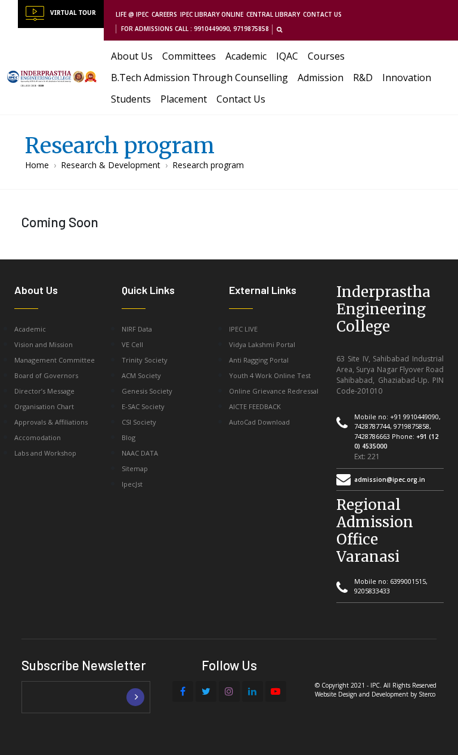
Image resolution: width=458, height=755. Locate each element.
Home (37, 165)
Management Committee (54, 359)
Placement (183, 99)
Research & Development (110, 165)
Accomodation (37, 437)
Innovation (406, 77)
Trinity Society (145, 359)
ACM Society (141, 375)
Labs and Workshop (45, 452)
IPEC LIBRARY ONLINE (211, 14)
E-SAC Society (143, 406)
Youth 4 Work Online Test (270, 375)
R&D (363, 77)
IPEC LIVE (243, 328)
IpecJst (132, 483)
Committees (189, 56)
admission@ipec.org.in (389, 479)
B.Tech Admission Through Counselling (199, 77)
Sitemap (135, 468)
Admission (321, 77)
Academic (246, 56)
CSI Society (139, 421)
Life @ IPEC (132, 14)
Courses (326, 56)
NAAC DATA (140, 452)
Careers (164, 14)
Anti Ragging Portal (259, 359)
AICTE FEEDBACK (255, 406)
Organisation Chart (44, 406)
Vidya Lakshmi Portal (262, 344)
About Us (132, 56)
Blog (128, 437)
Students (131, 99)
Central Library (273, 14)
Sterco (427, 694)
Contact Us (322, 14)
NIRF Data (137, 328)
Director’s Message (44, 390)
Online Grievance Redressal (273, 390)
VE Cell (132, 344)
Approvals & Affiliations (51, 421)
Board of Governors (46, 375)
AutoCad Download (259, 421)
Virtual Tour (73, 12)
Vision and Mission (43, 344)
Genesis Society (147, 390)
